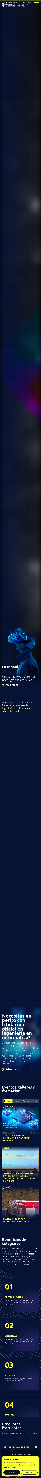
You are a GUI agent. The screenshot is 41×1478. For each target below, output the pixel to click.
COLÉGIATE (11, 696)
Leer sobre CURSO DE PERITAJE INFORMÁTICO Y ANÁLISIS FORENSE (16, 1118)
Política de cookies (10, 1467)
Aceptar (11, 1472)
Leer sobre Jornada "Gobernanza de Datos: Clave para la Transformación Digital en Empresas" (20, 1160)
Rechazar (29, 1472)
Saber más (11, 1080)
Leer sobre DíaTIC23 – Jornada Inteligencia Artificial (19, 1199)
